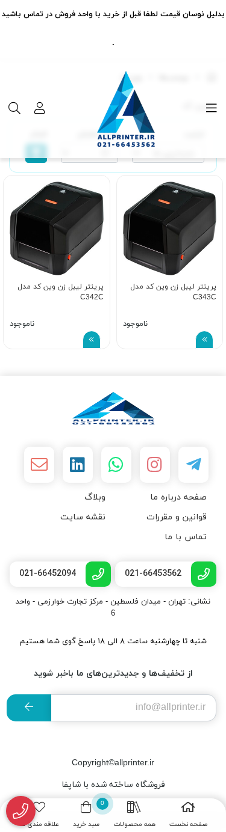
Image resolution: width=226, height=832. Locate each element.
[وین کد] (113, 408)
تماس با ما (186, 537)
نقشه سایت (82, 517)
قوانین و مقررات (176, 517)
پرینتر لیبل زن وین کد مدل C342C (60, 292)
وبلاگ (94, 497)
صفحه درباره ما (178, 497)
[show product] (204, 340)
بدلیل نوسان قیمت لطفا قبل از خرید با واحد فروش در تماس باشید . (113, 29)
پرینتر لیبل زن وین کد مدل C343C (173, 292)
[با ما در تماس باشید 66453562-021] (21, 811)
